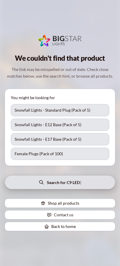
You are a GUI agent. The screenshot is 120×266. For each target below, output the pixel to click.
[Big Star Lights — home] (60, 41)
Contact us (63, 214)
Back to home (63, 226)
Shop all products (63, 203)
